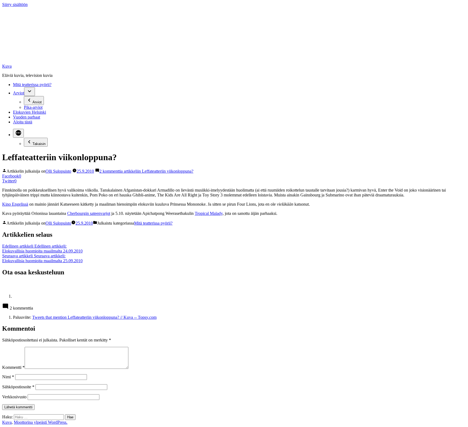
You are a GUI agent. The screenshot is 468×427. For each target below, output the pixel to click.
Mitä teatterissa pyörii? (32, 84)
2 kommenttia (146, 171)
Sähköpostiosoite (18, 387)
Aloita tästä (22, 122)
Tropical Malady (209, 213)
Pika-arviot (33, 107)
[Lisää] (18, 133)
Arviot (18, 93)
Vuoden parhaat (26, 117)
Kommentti (13, 367)
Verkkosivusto (14, 397)
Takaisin (39, 144)
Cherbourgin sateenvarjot (88, 213)
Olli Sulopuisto (58, 171)
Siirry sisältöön (15, 4)
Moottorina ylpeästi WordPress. (40, 422)
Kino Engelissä (15, 204)
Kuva (7, 66)
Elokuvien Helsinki (29, 112)
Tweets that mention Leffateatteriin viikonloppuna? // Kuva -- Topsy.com (94, 317)
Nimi (8, 377)
